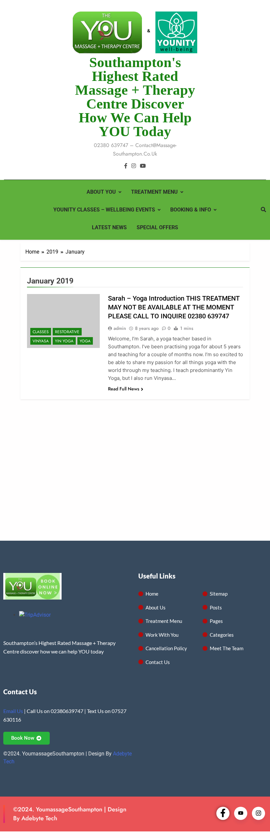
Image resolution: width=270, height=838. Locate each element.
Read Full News (123, 388)
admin (120, 328)
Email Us (13, 711)
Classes (41, 332)
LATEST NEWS (109, 227)
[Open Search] (263, 209)
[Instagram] (258, 813)
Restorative (67, 332)
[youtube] (143, 166)
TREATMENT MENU (154, 192)
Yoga (85, 341)
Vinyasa (41, 341)
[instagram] (133, 166)
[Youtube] (240, 813)
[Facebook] (223, 813)
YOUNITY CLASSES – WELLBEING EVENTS (104, 210)
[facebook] (125, 166)
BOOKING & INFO (190, 210)
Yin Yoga (64, 341)
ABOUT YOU (101, 192)
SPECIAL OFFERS (157, 227)
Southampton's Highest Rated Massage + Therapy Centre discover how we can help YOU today (135, 97)
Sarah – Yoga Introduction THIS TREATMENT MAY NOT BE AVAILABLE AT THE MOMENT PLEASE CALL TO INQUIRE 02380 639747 (174, 307)
